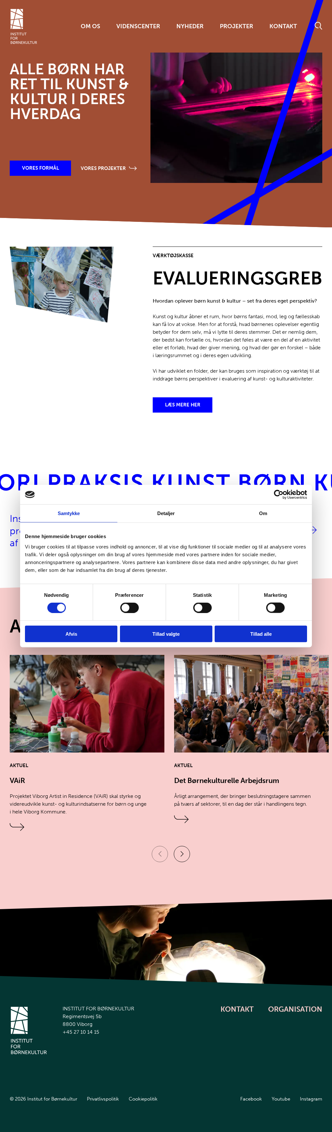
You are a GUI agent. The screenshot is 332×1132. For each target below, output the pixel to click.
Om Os (90, 26)
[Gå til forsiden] (24, 26)
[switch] (124, 606)
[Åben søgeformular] (318, 26)
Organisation (295, 1009)
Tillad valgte (166, 633)
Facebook (251, 1099)
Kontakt (283, 26)
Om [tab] (263, 513)
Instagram (311, 1099)
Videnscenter (138, 26)
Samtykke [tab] (69, 513)
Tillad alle (261, 633)
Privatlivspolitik (103, 1099)
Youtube (281, 1099)
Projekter (236, 26)
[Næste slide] (182, 854)
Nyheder (190, 26)
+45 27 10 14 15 (81, 1032)
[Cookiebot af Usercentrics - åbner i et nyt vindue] (278, 495)
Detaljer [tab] (166, 513)
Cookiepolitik (143, 1099)
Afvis (71, 633)
